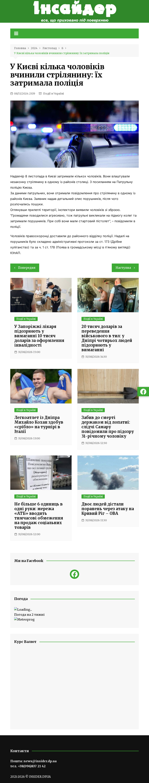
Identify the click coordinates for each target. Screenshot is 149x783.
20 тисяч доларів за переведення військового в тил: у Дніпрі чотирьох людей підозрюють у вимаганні (106, 338)
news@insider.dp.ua (40, 761)
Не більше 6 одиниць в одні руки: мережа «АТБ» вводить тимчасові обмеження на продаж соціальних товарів (38, 516)
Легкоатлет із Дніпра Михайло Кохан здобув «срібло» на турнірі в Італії (38, 424)
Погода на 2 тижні (29, 615)
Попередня (26, 268)
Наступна (123, 268)
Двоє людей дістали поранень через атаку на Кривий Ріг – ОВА (107, 509)
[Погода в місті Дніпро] (74, 609)
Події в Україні (53, 93)
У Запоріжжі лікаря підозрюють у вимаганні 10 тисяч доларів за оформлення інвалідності (39, 336)
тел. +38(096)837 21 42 (28, 766)
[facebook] (74, 574)
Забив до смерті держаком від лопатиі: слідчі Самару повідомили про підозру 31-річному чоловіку (107, 427)
